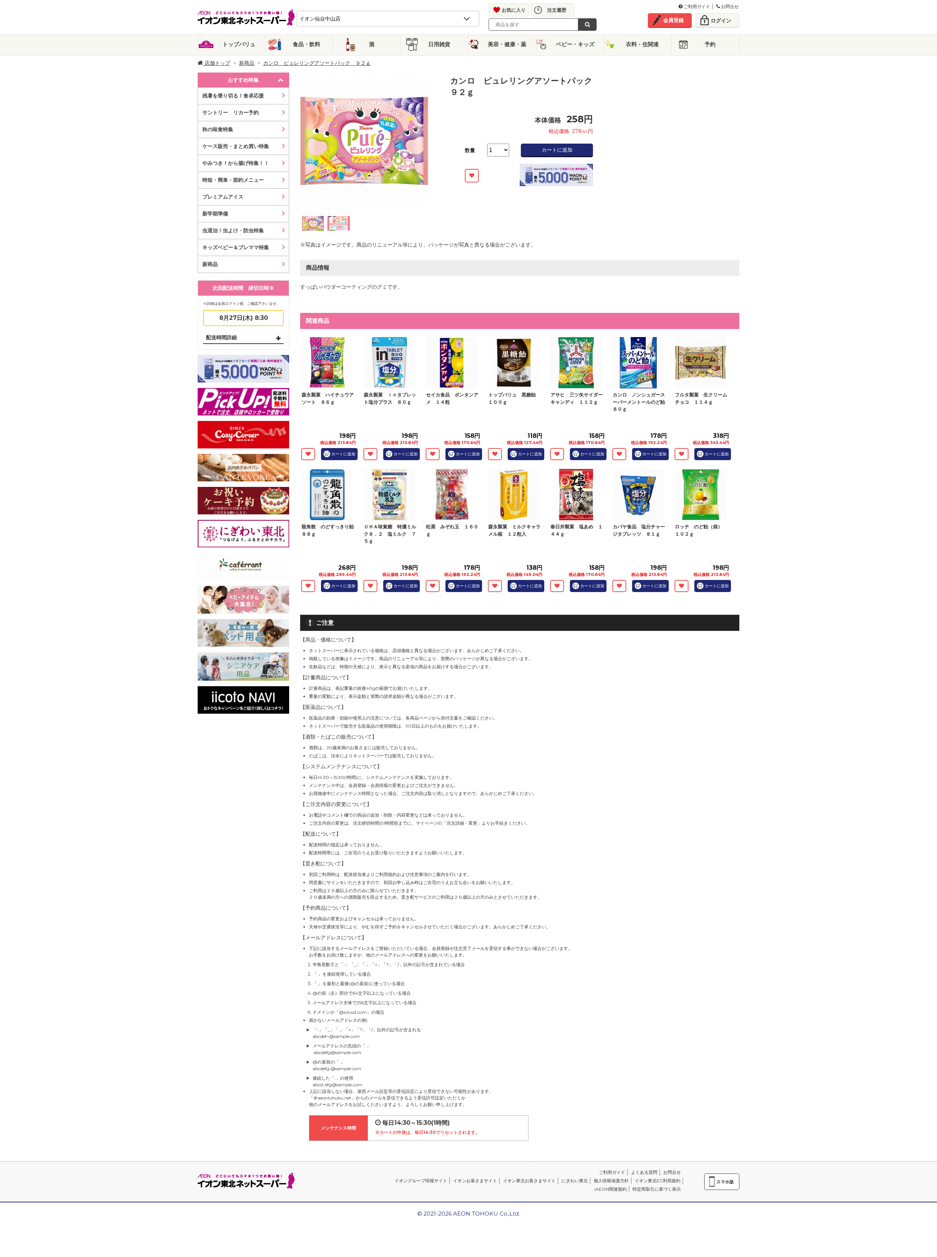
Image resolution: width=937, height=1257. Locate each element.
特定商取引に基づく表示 (656, 1189)
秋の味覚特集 (217, 129)
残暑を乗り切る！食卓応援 (233, 95)
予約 (710, 44)
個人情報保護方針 (611, 1180)
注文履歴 (556, 10)
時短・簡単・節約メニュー (233, 180)
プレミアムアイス (222, 196)
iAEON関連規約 (610, 1189)
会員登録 (673, 20)
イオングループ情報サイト (421, 1180)
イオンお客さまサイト (475, 1180)
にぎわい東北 (574, 1180)
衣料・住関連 (642, 44)
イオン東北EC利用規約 (657, 1180)
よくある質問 (644, 1172)
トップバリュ (239, 44)
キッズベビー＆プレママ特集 (235, 247)
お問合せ (729, 6)
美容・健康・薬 (507, 44)
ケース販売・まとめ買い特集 (235, 146)
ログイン (721, 20)
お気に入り (514, 10)
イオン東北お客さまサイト (529, 1180)
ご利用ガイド (696, 6)
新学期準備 (215, 213)
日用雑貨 (439, 44)
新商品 (246, 63)
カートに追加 (557, 150)
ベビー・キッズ (575, 44)
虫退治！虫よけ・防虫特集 (233, 230)
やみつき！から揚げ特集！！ (235, 163)
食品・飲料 (306, 44)
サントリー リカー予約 (230, 112)
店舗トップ (216, 63)
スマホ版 (725, 1181)
